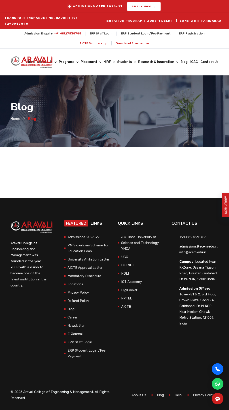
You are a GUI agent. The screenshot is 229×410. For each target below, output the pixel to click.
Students (124, 62)
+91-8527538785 (67, 33)
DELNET (127, 265)
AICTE (126, 307)
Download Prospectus (133, 43)
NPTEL (126, 298)
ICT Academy (131, 282)
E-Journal (75, 334)
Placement (89, 62)
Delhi (178, 395)
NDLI (125, 273)
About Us (138, 395)
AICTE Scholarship (93, 43)
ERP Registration (192, 33)
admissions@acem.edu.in (198, 246)
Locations (75, 284)
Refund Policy (78, 301)
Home (15, 119)
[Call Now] (217, 369)
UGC (124, 257)
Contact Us (209, 62)
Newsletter (76, 326)
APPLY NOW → (144, 6)
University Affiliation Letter (88, 259)
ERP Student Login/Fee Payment (146, 33)
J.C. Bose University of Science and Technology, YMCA (140, 243)
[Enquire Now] (217, 398)
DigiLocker (129, 290)
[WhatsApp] (217, 384)
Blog (184, 62)
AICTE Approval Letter (85, 268)
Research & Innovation (156, 62)
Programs (66, 62)
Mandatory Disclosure (84, 276)
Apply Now (225, 205)
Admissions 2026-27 (84, 237)
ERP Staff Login (100, 33)
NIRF (107, 62)
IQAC (194, 62)
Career (72, 317)
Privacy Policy (78, 292)
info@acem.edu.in (192, 252)
